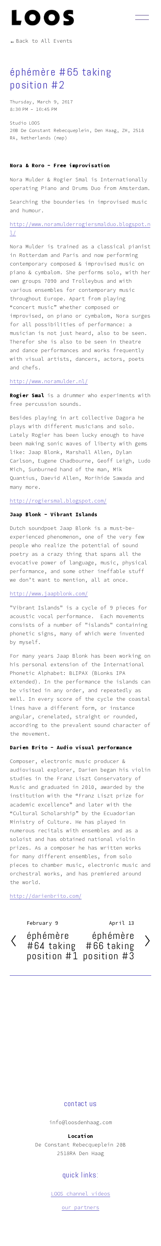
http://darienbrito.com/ (46, 896)
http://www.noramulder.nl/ (49, 381)
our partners (80, 1207)
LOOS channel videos (80, 1193)
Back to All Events (44, 41)
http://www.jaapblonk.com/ (49, 593)
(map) (60, 138)
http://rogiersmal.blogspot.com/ (58, 500)
